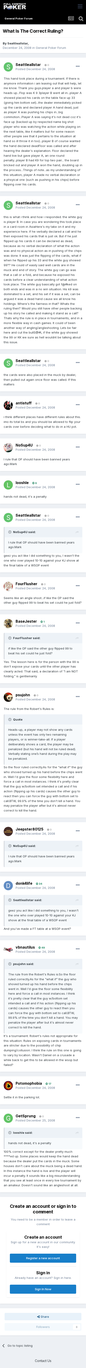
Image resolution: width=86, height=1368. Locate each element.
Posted (35, 69)
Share (44, 1316)
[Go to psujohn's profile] (8, 697)
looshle (22, 482)
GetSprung (26, 1116)
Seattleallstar (17, 43)
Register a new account (43, 1258)
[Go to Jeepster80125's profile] (8, 831)
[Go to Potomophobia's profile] (8, 1085)
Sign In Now (43, 1289)
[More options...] (77, 66)
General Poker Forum (51, 48)
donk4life (24, 883)
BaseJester (26, 621)
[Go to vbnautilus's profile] (8, 949)
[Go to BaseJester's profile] (8, 623)
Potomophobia (29, 1083)
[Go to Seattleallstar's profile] (8, 67)
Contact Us (43, 1361)
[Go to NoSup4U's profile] (8, 447)
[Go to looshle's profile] (8, 485)
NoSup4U (24, 445)
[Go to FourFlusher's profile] (8, 586)
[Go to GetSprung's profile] (8, 1118)
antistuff (24, 403)
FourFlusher (26, 583)
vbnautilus (25, 947)
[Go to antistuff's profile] (8, 405)
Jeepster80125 (29, 829)
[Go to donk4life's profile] (8, 885)
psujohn (23, 695)
